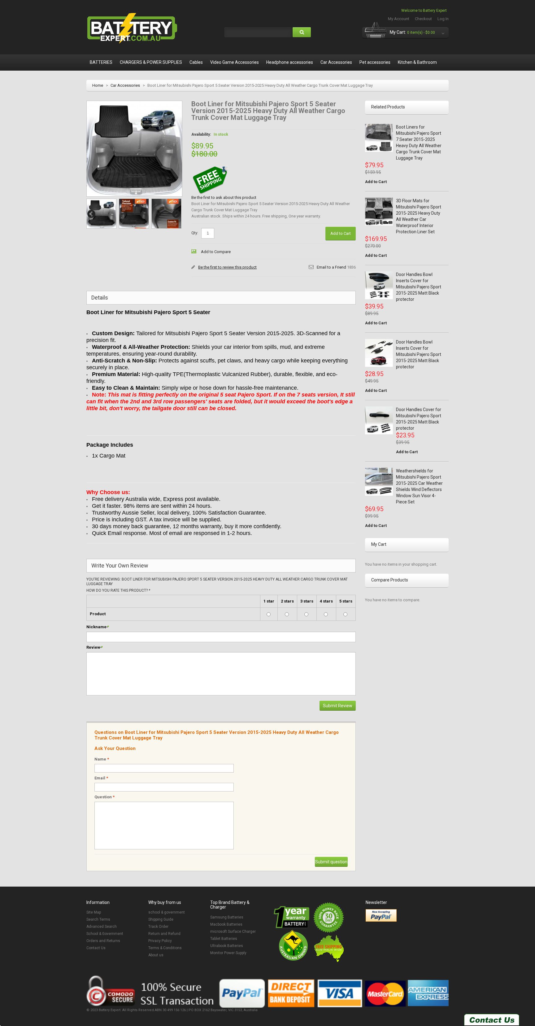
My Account (398, 18)
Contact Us (96, 948)
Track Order (158, 926)
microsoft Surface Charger (233, 931)
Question (104, 797)
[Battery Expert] (132, 28)
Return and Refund (164, 934)
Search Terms (98, 919)
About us (155, 955)
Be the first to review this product (227, 267)
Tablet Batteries (223, 938)
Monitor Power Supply (228, 953)
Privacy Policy (160, 941)
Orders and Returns (103, 941)
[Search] (302, 32)
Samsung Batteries (226, 917)
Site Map (93, 912)
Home (97, 85)
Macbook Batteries (226, 924)
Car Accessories (125, 85)
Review (93, 647)
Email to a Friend (331, 267)
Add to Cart (376, 181)
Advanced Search (101, 926)
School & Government (104, 934)
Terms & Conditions (165, 948)
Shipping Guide (160, 919)
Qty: (194, 232)
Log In (443, 18)
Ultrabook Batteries (226, 946)
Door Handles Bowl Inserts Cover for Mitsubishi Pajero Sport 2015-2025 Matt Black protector (418, 287)
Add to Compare (216, 251)
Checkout (423, 18)
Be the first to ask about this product (223, 197)
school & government (166, 912)
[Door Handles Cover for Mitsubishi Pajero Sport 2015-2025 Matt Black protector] (379, 420)
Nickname (96, 627)
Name (101, 759)
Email (101, 778)
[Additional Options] (381, 915)
